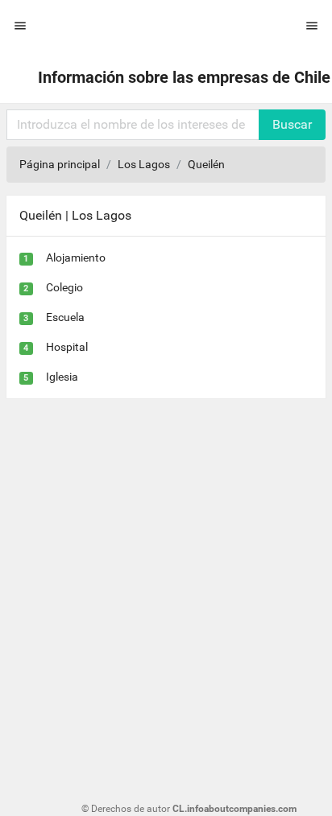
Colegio (64, 287)
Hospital (67, 346)
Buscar (292, 124)
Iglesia (62, 376)
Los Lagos (144, 164)
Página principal (59, 164)
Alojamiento (76, 257)
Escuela (65, 317)
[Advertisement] (166, 585)
